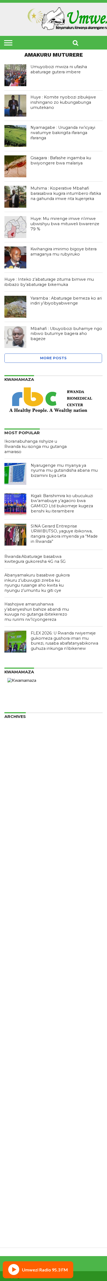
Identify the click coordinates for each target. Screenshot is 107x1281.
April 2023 (14, 900)
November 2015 (20, 1232)
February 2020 (19, 1048)
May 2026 (14, 738)
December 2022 (20, 917)
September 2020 (21, 1027)
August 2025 (17, 777)
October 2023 (18, 873)
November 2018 (20, 1114)
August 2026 (17, 725)
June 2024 (14, 838)
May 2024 (14, 843)
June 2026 (14, 733)
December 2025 (20, 760)
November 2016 (20, 1219)
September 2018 (21, 1123)
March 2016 (16, 1228)
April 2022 (14, 952)
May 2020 (14, 1044)
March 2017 (16, 1202)
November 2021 (20, 974)
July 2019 (13, 1079)
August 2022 (17, 935)
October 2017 (18, 1171)
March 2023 (16, 904)
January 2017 (17, 1210)
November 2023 (20, 869)
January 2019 (17, 1105)
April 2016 (14, 1224)
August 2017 (17, 1180)
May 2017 (14, 1193)
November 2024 (20, 816)
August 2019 (17, 1075)
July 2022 (13, 939)
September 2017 (21, 1175)
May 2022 (14, 948)
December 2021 (20, 970)
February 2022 (19, 961)
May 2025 (14, 790)
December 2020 (20, 1013)
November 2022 (20, 921)
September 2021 (21, 983)
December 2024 (20, 812)
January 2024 (17, 860)
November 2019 (20, 1062)
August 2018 (17, 1127)
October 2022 (18, 926)
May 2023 (14, 895)
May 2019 (14, 1088)
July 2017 (13, 1184)
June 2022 (14, 943)
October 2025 (18, 768)
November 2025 (20, 764)
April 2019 (14, 1092)
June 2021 (14, 996)
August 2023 (17, 882)
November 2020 (20, 1018)
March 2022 (16, 957)
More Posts (53, 358)
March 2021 (16, 1009)
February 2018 (19, 1154)
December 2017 (20, 1162)
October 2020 (18, 1022)
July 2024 (13, 834)
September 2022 (21, 930)
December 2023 (20, 865)
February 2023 (19, 908)
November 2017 (20, 1167)
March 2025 (16, 799)
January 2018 (17, 1158)
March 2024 (16, 851)
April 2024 (14, 847)
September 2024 (21, 825)
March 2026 (16, 746)
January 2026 (17, 755)
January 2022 (17, 965)
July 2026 (13, 729)
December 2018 (20, 1110)
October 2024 (18, 821)
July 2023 (13, 886)
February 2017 (19, 1206)
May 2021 (14, 1000)
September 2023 (21, 878)
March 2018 (16, 1149)
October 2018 (18, 1118)
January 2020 (17, 1053)
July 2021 (13, 992)
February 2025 (19, 803)
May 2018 (14, 1140)
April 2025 (14, 795)
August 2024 (17, 830)
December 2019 (20, 1057)
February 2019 (19, 1101)
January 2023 (17, 913)
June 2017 (14, 1189)
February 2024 (19, 856)
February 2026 (19, 751)
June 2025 (14, 786)
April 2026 (14, 742)
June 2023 (14, 891)
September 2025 (21, 773)
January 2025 (17, 808)
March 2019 (16, 1097)
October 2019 (18, 1066)
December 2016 (20, 1215)
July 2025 (13, 781)
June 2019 (14, 1083)
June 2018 (14, 1136)
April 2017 (14, 1197)
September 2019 (21, 1070)
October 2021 (18, 978)
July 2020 (13, 1035)
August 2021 (17, 987)
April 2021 (14, 1005)
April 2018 (14, 1145)
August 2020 (17, 1031)
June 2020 (14, 1040)
